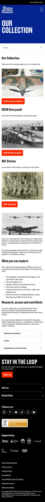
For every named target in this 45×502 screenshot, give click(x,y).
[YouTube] (16, 412)
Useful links (7, 395)
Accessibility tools (36, 2)
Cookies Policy (7, 471)
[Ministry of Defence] (4, 452)
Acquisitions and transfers (15, 348)
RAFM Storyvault (12, 152)
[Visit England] (37, 441)
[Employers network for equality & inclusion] (14, 452)
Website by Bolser (8, 487)
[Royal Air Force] (5, 442)
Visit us (5, 387)
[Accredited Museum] (23, 443)
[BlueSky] (34, 412)
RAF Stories (9, 204)
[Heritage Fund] (14, 442)
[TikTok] (22, 412)
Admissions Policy (8, 483)
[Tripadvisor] (24, 452)
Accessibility (6, 475)
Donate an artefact (12, 333)
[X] (28, 412)
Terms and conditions (9, 463)
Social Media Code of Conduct (13, 479)
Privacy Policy (7, 467)
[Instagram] (4, 412)
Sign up (7, 374)
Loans (6, 341)
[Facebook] (10, 412)
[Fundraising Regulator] (29, 444)
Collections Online (13, 101)
